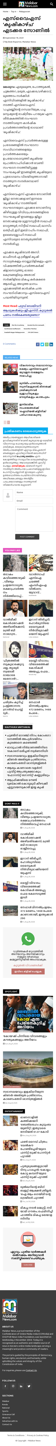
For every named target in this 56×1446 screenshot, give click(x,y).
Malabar (5, 1401)
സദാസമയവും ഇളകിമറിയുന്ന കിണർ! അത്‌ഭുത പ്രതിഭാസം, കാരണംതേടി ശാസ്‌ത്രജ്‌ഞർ (27, 759)
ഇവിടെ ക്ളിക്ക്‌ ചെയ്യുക (28, 971)
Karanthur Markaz (30, 328)
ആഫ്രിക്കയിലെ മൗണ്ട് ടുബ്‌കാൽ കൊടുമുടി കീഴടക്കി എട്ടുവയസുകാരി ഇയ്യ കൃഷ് (27, 783)
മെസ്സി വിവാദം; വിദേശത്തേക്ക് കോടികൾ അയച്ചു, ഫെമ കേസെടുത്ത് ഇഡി (33, 890)
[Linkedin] (21, 1386)
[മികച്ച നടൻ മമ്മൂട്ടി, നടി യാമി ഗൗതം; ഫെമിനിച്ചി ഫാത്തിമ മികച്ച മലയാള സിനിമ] (10, 1211)
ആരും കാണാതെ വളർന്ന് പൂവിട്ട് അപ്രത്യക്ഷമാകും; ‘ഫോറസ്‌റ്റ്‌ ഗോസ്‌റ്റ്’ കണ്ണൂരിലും (28, 771)
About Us (6, 1417)
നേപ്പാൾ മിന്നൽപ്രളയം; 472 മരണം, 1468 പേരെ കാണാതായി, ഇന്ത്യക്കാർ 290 (36, 912)
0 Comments (9, 343)
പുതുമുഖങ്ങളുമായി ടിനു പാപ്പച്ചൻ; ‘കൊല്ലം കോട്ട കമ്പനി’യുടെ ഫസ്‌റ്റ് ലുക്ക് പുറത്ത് (35, 1171)
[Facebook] (5, 1386)
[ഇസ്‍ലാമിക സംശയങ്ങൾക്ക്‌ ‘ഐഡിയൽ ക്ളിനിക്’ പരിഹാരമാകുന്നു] (10, 408)
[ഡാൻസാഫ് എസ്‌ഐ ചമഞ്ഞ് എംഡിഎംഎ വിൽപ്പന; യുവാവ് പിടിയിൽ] (41, 563)
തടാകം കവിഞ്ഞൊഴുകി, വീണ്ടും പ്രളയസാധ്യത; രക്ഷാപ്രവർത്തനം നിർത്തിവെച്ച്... (14, 585)
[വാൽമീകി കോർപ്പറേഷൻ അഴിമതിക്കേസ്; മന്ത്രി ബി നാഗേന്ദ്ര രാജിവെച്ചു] (15, 608)
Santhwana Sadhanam (12, 328)
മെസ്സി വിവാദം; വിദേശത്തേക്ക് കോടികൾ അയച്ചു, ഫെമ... (39, 666)
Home (5, 11)
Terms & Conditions (15, 1435)
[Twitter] (29, 1386)
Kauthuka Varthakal (12, 1087)
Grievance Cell (8, 1414)
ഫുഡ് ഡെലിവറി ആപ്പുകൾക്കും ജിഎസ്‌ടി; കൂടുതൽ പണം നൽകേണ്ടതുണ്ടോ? (27, 310)
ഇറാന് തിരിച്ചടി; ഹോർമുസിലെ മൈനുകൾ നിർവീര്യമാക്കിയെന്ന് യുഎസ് (39, 626)
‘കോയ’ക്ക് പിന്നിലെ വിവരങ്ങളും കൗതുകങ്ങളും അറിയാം (25, 1038)
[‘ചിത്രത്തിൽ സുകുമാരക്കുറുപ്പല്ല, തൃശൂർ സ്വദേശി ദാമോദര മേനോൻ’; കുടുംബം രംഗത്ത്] (15, 649)
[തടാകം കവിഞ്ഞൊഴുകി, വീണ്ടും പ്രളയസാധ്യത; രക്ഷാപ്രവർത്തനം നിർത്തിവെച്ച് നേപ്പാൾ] (15, 563)
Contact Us (31, 1370)
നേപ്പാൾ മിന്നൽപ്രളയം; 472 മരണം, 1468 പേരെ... (40, 707)
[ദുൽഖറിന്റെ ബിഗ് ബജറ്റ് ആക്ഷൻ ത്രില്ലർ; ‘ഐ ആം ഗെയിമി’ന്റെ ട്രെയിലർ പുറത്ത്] (10, 1190)
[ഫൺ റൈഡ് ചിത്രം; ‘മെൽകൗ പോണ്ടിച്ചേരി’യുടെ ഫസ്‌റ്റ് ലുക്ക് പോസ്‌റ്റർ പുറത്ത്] (10, 1145)
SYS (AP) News (33, 332)
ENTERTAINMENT (14, 1111)
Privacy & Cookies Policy (38, 1435)
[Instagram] (13, 1386)
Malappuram (24, 11)
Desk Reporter (15, 41)
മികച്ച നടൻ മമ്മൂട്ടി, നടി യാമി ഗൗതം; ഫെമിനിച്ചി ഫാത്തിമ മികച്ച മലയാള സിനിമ (36, 1213)
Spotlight (8, 1031)
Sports (5, 716)
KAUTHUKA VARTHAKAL (18, 727)
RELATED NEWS (11, 357)
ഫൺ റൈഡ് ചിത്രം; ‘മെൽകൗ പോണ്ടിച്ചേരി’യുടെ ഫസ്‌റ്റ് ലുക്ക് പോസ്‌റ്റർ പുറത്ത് (35, 1149)
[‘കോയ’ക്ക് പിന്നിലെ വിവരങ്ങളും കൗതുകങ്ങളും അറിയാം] (28, 1014)
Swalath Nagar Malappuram (14, 332)
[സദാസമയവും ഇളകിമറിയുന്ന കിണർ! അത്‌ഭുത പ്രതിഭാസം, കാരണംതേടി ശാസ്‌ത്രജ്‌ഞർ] (28, 1069)
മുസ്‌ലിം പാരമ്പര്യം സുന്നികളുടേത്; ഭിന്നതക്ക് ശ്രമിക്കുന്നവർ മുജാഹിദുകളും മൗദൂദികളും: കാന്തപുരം (35, 390)
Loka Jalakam (8, 599)
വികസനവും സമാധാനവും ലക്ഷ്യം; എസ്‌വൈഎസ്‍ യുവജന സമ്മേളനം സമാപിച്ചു (35, 371)
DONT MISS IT (12, 803)
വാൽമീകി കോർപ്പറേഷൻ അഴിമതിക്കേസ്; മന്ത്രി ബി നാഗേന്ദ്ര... (14, 626)
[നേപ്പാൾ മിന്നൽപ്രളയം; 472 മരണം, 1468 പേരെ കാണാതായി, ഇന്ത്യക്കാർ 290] (41, 691)
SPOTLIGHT (11, 991)
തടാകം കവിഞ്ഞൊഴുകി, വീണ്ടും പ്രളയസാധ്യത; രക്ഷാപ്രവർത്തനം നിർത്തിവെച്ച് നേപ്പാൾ (35, 817)
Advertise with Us (10, 1420)
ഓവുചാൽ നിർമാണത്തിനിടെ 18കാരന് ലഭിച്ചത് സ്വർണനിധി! (27, 749)
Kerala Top (6, 682)
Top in (13, 11)
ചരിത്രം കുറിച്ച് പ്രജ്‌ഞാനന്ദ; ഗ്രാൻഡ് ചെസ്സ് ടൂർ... (13, 707)
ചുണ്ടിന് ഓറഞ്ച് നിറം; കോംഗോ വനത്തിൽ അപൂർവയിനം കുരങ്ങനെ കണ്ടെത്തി (29, 739)
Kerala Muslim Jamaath (35, 325)
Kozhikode (32, 595)
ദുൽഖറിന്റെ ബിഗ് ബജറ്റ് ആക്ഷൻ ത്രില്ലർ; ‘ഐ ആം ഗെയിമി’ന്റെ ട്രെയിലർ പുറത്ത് (36, 1192)
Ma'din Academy (18, 325)
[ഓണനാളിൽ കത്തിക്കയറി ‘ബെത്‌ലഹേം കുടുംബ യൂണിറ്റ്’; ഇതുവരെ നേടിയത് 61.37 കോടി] (10, 1121)
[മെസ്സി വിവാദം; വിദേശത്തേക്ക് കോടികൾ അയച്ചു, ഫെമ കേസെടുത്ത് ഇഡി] (41, 649)
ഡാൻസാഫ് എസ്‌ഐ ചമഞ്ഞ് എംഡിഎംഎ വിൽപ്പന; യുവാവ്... (38, 583)
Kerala (5, 1404)
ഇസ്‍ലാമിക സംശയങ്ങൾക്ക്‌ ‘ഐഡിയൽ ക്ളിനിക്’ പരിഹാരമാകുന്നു (32, 410)
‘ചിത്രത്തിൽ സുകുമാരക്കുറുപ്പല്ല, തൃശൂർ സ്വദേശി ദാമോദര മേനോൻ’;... (13, 670)
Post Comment (27, 536)
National (6, 637)
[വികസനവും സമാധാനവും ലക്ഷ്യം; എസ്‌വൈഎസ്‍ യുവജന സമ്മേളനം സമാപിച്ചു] (10, 369)
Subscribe (28, 1265)
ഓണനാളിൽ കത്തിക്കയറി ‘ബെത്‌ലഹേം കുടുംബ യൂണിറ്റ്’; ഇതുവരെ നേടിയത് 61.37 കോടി (35, 1124)
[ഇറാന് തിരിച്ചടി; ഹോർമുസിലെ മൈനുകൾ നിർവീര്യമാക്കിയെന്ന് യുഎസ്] (41, 608)
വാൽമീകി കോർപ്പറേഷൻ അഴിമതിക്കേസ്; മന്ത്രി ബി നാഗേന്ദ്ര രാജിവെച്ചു (35, 841)
